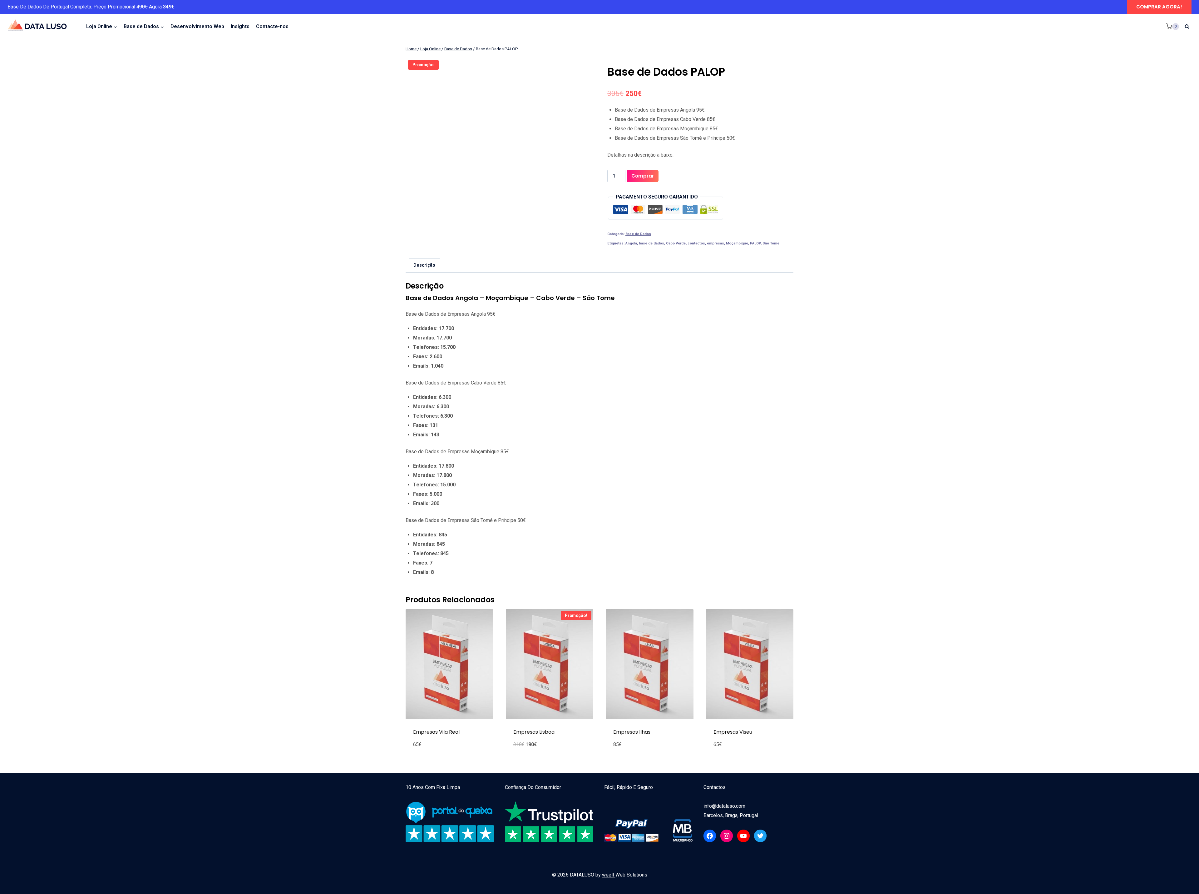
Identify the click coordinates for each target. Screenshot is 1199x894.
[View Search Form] (1187, 26)
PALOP (755, 243)
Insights (240, 26)
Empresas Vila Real (436, 732)
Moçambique (737, 243)
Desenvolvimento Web (197, 26)
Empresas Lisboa (534, 732)
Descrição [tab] (424, 265)
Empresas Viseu (732, 732)
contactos (696, 243)
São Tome (770, 243)
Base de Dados (638, 234)
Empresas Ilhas (631, 732)
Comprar (642, 176)
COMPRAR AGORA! (1159, 6)
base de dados (651, 243)
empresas (715, 243)
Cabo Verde (676, 243)
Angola (631, 243)
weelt (608, 875)
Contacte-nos (272, 26)
